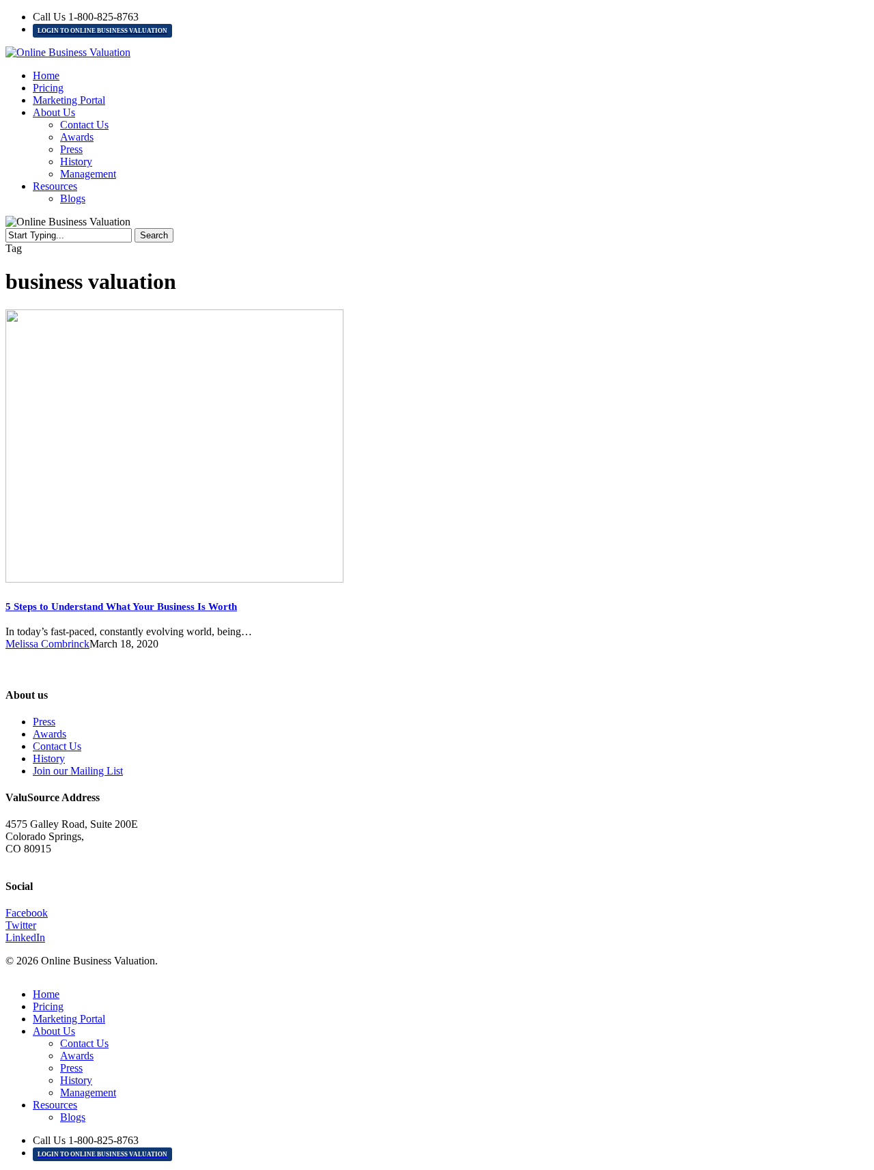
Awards (49, 734)
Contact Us (57, 746)
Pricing (48, 1006)
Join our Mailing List (78, 771)
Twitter (20, 925)
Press (44, 721)
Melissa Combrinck (47, 644)
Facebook (26, 913)
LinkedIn (25, 937)
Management (88, 1092)
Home (46, 994)
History (49, 758)
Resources (55, 1105)
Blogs (72, 1117)
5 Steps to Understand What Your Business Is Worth (121, 606)
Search (154, 235)
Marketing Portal (69, 1019)
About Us (54, 1031)
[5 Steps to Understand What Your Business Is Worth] (174, 579)
